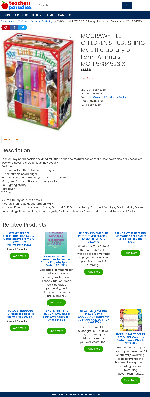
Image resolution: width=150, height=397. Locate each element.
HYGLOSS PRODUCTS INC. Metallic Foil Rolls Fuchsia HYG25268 (19, 314)
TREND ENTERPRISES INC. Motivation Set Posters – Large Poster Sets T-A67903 (130, 237)
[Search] (127, 5)
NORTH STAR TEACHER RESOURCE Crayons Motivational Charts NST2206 (130, 338)
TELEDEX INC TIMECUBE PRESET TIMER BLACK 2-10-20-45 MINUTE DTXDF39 (93, 237)
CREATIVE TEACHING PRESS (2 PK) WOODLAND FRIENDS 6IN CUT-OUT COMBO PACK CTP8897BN (93, 316)
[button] (70, 37)
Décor (36, 15)
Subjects (20, 15)
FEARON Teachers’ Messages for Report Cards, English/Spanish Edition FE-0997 (56, 261)
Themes (49, 15)
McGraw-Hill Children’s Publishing (35, 21)
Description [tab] (11, 139)
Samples (64, 15)
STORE (6, 15)
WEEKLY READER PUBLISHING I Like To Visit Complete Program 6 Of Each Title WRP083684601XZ (19, 238)
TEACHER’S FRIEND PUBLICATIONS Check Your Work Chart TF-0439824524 (56, 315)
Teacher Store (8, 21)
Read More (19, 256)
